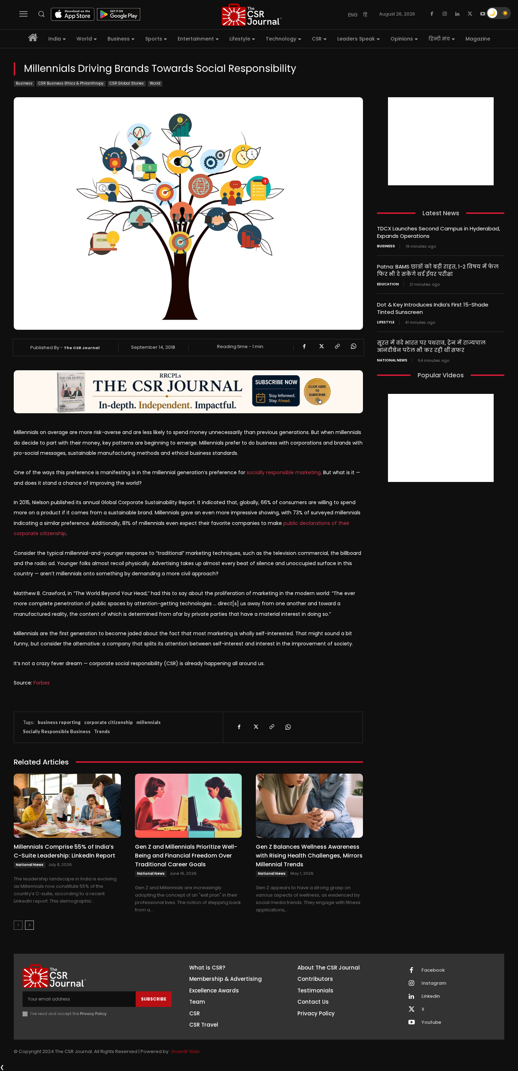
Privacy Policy (93, 1013)
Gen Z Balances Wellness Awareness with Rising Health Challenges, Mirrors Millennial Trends (309, 855)
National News (29, 864)
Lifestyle (385, 322)
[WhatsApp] (353, 346)
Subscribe (153, 999)
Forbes (41, 682)
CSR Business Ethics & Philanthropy (71, 83)
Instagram (433, 983)
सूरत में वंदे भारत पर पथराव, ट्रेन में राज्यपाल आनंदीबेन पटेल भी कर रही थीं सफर (431, 346)
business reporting (59, 722)
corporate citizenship (108, 722)
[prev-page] (18, 925)
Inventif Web (186, 1051)
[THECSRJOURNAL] (251, 15)
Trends (102, 731)
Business (24, 83)
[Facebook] (432, 14)
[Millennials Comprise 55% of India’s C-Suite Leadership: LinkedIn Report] (67, 806)
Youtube (431, 1022)
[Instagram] (445, 14)
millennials (148, 722)
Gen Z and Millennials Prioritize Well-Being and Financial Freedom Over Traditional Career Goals (186, 855)
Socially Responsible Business (57, 731)
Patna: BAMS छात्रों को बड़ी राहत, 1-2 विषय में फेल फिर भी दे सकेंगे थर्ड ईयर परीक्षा (438, 270)
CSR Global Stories (127, 83)
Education (388, 284)
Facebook (433, 970)
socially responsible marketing (284, 472)
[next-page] (29, 925)
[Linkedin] (457, 14)
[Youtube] (483, 14)
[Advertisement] (441, 141)
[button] (41, 13)
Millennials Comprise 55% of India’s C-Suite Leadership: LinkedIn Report (64, 851)
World (155, 83)
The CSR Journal (82, 348)
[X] (470, 14)
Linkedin (430, 996)
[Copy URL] (337, 346)
